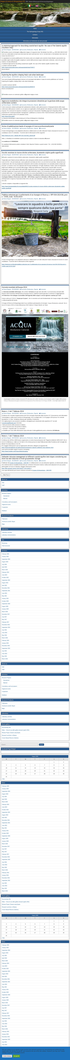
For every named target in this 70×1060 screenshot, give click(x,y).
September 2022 (6, 580)
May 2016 (4, 635)
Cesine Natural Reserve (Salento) (10, 738)
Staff (3, 485)
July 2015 (4, 651)
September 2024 (6, 559)
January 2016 (5, 643)
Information (35, 38)
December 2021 (6, 588)
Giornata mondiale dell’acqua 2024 (14, 287)
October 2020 (5, 601)
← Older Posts (5, 475)
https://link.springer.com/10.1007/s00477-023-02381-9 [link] (16, 468)
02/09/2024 (16, 105)
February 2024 (5, 572)
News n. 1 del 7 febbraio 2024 (13, 436)
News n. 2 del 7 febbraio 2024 (13, 411)
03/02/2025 (16, 49)
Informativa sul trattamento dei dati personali (35, 41)
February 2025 (5, 554)
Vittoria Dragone (7, 49)
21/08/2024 (16, 128)
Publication (4, 519)
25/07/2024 (16, 154)
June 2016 (4, 632)
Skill (3, 482)
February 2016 (5, 640)
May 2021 (4, 596)
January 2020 (5, 609)
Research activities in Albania (9, 735)
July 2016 (4, 630)
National (5, 498)
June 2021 (4, 593)
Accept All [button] (16, 1056)
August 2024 (5, 561)
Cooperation (5, 507)
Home (35, 28)
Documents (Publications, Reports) (29, 49)
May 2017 (4, 619)
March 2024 (5, 569)
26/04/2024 (16, 198)
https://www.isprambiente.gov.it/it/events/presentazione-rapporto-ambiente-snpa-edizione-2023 (27, 447)
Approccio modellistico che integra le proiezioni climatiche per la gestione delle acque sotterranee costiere (33, 102)
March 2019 (5, 611)
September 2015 (6, 648)
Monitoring (4, 543)
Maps (3, 524)
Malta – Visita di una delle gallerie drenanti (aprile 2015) (15, 730)
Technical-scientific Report (8, 521)
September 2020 (6, 603)
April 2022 (4, 585)
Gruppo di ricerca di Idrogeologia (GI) (12, 1)
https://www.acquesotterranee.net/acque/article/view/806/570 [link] (18, 87)
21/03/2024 (16, 289)
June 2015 (4, 653)
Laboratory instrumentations (9, 535)
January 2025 (5, 556)
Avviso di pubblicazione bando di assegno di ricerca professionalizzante (28, 126)
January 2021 (5, 598)
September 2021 (6, 590)
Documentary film (6, 727)
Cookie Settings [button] (7, 1056)
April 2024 (4, 567)
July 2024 (4, 564)
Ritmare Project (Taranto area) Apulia (11, 732)
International (6, 496)
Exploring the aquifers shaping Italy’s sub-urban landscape (23, 75)
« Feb (3, 779)
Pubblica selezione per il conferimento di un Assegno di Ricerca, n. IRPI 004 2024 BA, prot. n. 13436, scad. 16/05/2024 (35, 196)
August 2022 (5, 582)
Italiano (32, 6)
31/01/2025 (16, 77)
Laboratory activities (7, 532)
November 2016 (6, 624)
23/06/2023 (16, 460)
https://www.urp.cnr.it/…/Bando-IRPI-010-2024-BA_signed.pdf (18, 135)
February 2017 (5, 622)
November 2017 (6, 614)
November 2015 (6, 645)
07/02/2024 (16, 413)
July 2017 (4, 617)
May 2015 (4, 656)
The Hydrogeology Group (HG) (35, 31)
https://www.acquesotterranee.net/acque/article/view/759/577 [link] (18, 67)
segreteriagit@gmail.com (9, 423)
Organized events (6, 504)
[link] (19, 463)
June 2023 (4, 575)
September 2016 (6, 627)
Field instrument (6, 545)
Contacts (35, 35)
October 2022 (5, 577)
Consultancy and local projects (9, 502)
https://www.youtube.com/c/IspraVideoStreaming (15, 451)
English (40, 6)
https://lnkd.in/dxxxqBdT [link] (8, 116)
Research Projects (6, 493)
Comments (43, 49)
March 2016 (5, 637)
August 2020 (5, 606)
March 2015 (5, 658)
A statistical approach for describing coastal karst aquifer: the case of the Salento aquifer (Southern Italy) (34, 47)
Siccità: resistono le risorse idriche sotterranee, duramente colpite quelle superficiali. (33, 153)
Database (4, 510)
